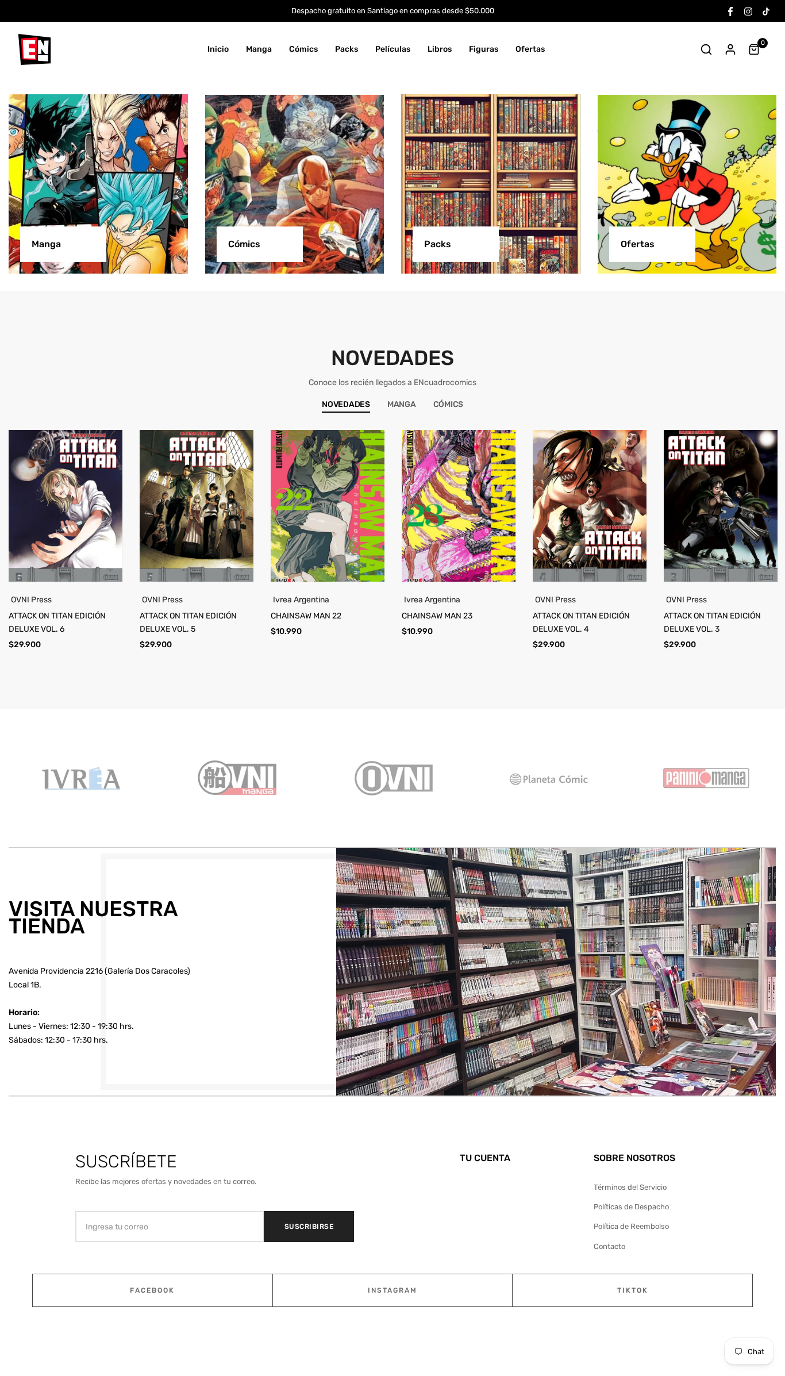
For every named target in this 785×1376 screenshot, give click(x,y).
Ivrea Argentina (301, 600)
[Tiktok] (766, 10)
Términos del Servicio (630, 1187)
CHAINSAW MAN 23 (437, 616)
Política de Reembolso (631, 1226)
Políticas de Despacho (631, 1206)
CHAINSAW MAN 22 (306, 616)
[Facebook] (730, 10)
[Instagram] (748, 10)
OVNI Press (31, 600)
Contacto (609, 1246)
